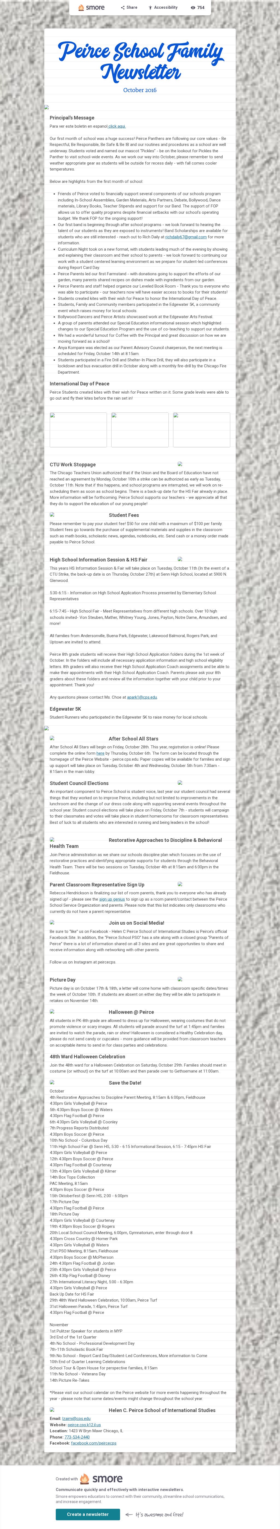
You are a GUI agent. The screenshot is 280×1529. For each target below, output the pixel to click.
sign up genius (112, 899)
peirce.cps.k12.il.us (84, 1424)
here (100, 753)
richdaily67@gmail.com (186, 237)
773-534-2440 (77, 1437)
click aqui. (117, 126)
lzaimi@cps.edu (76, 1418)
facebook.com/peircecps (93, 1443)
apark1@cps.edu (142, 697)
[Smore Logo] (91, 7)
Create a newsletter (88, 1514)
